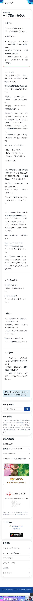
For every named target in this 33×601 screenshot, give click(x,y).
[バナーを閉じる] (31, 594)
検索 (27, 409)
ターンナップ (7, 3)
